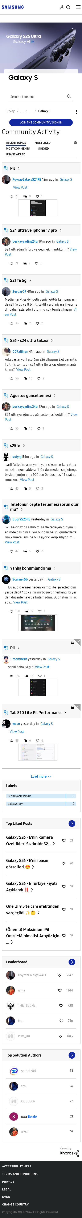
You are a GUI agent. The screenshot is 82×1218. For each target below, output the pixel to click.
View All (41, 823)
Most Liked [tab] (42, 143)
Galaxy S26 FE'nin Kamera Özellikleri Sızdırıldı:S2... (29, 840)
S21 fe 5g (18, 280)
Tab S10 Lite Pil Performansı (35, 712)
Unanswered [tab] (15, 154)
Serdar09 (19, 291)
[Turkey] (13, 7)
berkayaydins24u (25, 241)
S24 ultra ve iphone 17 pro (33, 230)
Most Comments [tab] (18, 148)
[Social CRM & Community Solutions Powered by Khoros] (69, 1152)
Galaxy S (66, 179)
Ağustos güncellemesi (30, 395)
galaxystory (15, 804)
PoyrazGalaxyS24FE (26, 179)
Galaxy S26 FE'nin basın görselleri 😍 (27, 863)
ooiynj (16, 457)
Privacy (8, 1182)
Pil (12, 168)
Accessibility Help (16, 1166)
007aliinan (20, 352)
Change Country (15, 1204)
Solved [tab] (43, 148)
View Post (20, 187)
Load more (39, 776)
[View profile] (6, 179)
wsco (16, 724)
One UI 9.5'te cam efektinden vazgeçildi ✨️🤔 (32, 909)
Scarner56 (20, 579)
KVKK (6, 1197)
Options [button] (69, 112)
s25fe (15, 445)
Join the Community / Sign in (41, 122)
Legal (6, 1189)
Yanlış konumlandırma (30, 568)
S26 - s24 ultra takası (29, 340)
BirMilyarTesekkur (19, 796)
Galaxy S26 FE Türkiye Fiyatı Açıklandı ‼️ (31, 886)
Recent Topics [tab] (16, 143)
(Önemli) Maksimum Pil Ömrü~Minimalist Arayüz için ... (32, 936)
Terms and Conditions (20, 1174)
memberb (19, 659)
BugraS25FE (21, 519)
